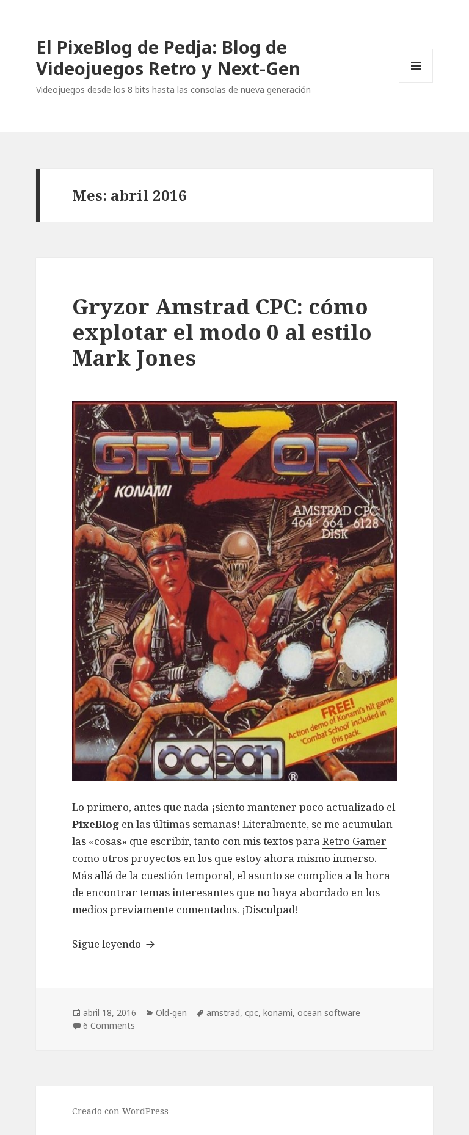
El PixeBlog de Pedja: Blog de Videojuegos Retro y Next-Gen (168, 57)
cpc (251, 1012)
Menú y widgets (416, 82)
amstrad (223, 1012)
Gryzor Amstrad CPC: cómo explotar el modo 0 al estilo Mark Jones (222, 332)
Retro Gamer (354, 841)
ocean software (328, 1012)
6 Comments (109, 1025)
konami (278, 1012)
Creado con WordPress (120, 1111)
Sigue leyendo (115, 944)
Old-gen (171, 1012)
